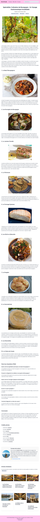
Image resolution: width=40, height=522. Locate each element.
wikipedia (10, 427)
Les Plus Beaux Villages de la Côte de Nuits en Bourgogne (19, 486)
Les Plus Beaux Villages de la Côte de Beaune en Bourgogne (7, 486)
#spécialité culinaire (14, 13)
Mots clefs (15, 1)
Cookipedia (10, 441)
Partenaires (20, 519)
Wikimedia (9, 434)
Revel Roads (12, 517)
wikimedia (9, 429)
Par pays (18, 1)
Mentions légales (20, 518)
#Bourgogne (22, 13)
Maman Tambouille (10, 439)
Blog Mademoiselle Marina (14, 432)
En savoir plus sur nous (16, 458)
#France (27, 13)
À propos (10, 1)
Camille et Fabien (30, 517)
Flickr (8, 436)
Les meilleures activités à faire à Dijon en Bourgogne (32, 507)
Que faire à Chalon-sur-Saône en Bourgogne (7, 505)
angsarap (7, 431)
